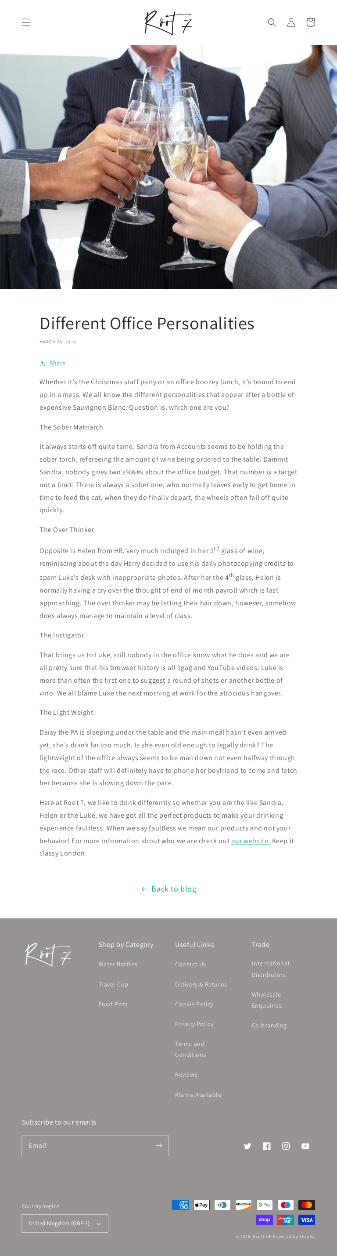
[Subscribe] (158, 1145)
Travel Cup (114, 984)
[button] (26, 22)
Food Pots (113, 1004)
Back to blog (173, 889)
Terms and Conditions (190, 1049)
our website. (250, 840)
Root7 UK (262, 1236)
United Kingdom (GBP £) (59, 1223)
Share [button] (58, 363)
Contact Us (190, 964)
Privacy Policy (194, 1024)
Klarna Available (198, 1095)
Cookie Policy (194, 1004)
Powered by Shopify (294, 1236)
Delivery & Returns (201, 984)
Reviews (186, 1074)
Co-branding (269, 1025)
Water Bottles (118, 964)
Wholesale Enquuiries (267, 999)
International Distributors (271, 968)
